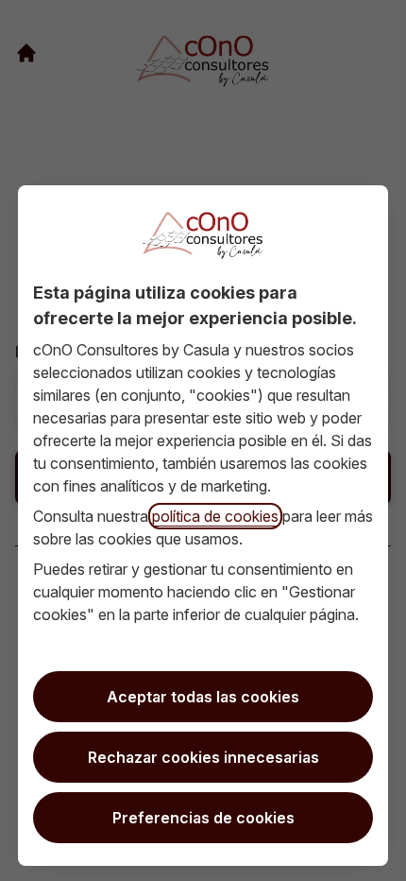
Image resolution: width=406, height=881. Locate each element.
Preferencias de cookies (203, 817)
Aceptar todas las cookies (203, 696)
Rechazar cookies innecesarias (203, 757)
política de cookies (215, 516)
